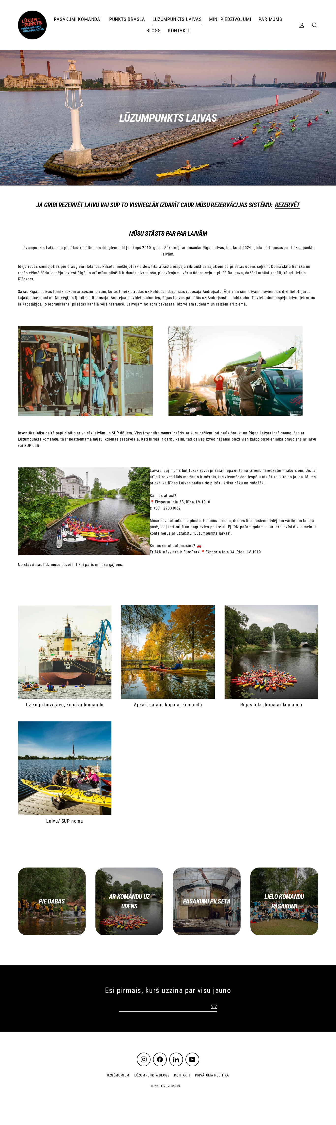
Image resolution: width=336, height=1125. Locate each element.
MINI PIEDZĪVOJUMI (230, 19)
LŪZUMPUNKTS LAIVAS (177, 19)
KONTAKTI (179, 31)
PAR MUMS (270, 19)
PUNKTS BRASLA (127, 19)
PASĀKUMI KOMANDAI (78, 19)
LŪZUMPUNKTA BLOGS (151, 1075)
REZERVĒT (287, 205)
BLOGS (153, 31)
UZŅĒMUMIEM (118, 1075)
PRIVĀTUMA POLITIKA (212, 1075)
